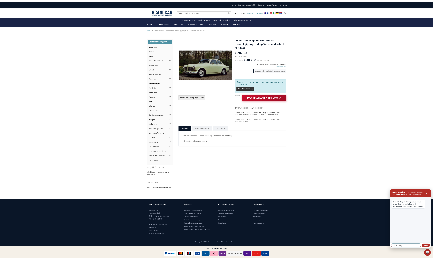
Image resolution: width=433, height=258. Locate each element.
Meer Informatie (202, 128)
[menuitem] (149, 24)
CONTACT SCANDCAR (255, 13)
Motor (151, 56)
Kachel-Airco (153, 79)
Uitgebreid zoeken (259, 213)
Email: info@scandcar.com (192, 213)
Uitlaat (151, 70)
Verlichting (153, 124)
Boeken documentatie (157, 156)
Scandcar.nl (222, 223)
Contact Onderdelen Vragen (193, 223)
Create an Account (271, 5)
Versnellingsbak (155, 74)
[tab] (184, 128)
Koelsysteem (153, 65)
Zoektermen (257, 216)
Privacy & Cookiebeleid (260, 210)
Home (148, 31)
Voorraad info (281, 67)
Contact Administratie (191, 216)
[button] (283, 5)
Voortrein (152, 88)
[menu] (216, 24)
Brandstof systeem (156, 61)
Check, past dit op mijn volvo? (192, 98)
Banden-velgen (154, 83)
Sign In (260, 5)
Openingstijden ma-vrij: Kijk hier (194, 226)
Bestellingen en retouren (261, 220)
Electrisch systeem (156, 128)
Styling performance (156, 133)
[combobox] (204, 13)
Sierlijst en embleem (156, 115)
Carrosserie (153, 110)
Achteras (152, 97)
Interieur (152, 106)
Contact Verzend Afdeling (192, 220)
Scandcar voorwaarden (225, 213)
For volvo (220, 128)
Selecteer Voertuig (245, 89)
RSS (254, 226)
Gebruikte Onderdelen (157, 151)
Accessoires (153, 142)
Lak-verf (152, 138)
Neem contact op (258, 223)
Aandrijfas (153, 47)
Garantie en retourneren (226, 210)
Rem (150, 101)
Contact (220, 220)
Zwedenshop (154, 160)
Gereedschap (154, 147)
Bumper (152, 119)
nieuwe (151, 52)
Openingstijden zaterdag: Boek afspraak (197, 229)
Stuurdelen (153, 92)
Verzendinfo (222, 216)
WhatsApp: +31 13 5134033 (193, 210)
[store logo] (162, 13)
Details (185, 128)
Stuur (426, 245)
